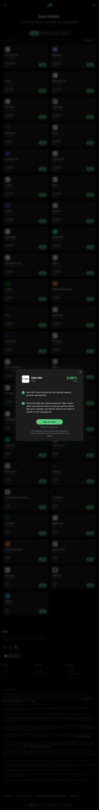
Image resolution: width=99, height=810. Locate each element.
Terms (49, 436)
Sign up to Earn (49, 422)
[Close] (80, 372)
